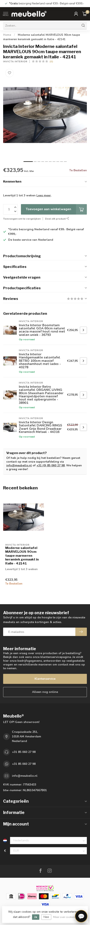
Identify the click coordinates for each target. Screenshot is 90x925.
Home (7, 35)
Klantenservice (45, 679)
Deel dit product (55, 218)
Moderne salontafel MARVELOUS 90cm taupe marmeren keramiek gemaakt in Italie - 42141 (22, 555)
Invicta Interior (15, 61)
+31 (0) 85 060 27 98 (50, 465)
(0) (51, 61)
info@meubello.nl (19, 465)
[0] (84, 14)
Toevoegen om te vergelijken (22, 218)
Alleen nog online (45, 692)
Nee (46, 917)
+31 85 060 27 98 (24, 752)
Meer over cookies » (65, 917)
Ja (35, 917)
